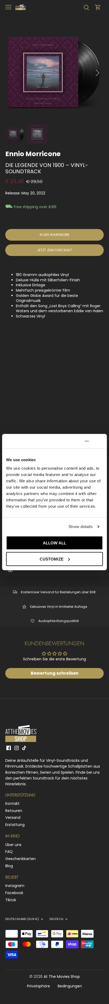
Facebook (14, 892)
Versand (12, 817)
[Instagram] (16, 747)
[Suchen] (86, 7)
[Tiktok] (24, 747)
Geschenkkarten (20, 858)
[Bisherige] (12, 73)
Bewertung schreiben (55, 673)
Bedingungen (70, 986)
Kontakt (12, 803)
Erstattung (15, 824)
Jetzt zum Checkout (54, 250)
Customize (51, 559)
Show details (81, 526)
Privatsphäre (38, 986)
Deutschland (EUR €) (22, 919)
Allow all (54, 542)
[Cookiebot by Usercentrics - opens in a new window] (67, 441)
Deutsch (56, 919)
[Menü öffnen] (8, 7)
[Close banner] (101, 441)
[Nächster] (97, 73)
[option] (54, 73)
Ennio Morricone (33, 153)
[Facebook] (8, 747)
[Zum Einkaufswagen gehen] (98, 7)
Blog (9, 865)
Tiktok (10, 900)
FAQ (9, 851)
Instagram (14, 885)
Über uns (13, 844)
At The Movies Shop (62, 976)
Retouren (13, 810)
